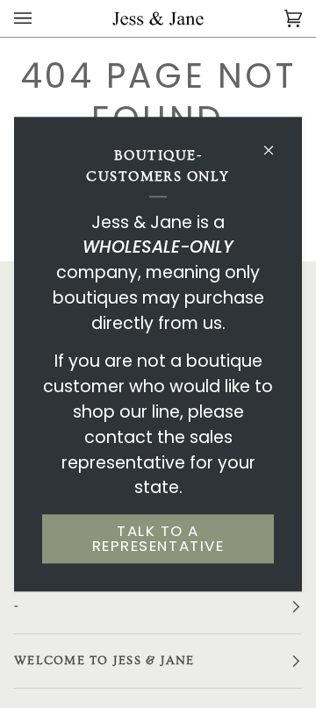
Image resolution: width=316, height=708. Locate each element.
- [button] (16, 606)
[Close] (276, 142)
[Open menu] (40, 18)
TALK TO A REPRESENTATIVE (158, 539)
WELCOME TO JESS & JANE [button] (104, 661)
